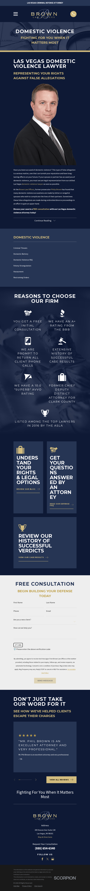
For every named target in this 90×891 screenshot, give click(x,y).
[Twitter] (47, 859)
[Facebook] (42, 859)
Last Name (50, 603)
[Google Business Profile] (52, 859)
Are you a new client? (22, 620)
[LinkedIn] (37, 859)
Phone (16, 611)
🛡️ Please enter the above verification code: (32, 649)
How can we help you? (22, 628)
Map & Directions (45, 837)
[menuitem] (45, 248)
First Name (17, 603)
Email (48, 611)
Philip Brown (56, 189)
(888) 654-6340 (45, 848)
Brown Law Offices (26, 189)
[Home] (44, 14)
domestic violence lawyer (32, 184)
